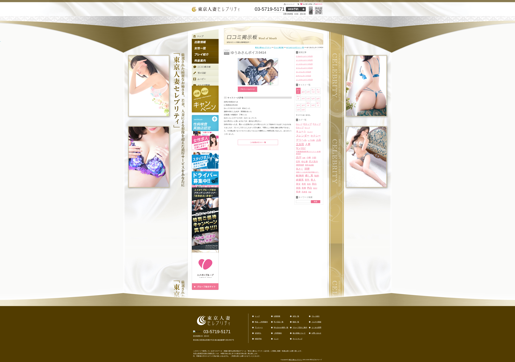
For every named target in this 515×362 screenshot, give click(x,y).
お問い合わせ (316, 333)
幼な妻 (304, 161)
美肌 (298, 188)
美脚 (304, 188)
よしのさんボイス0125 (304, 60)
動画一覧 (296, 322)
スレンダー (302, 135)
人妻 (307, 144)
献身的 (300, 175)
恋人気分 (313, 161)
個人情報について (299, 333)
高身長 (304, 192)
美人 (313, 179)
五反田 (300, 144)
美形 (309, 184)
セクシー (315, 135)
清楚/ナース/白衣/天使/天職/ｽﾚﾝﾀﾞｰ (307, 172)
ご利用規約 (278, 333)
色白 (309, 188)
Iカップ (307, 128)
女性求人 (258, 333)
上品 (318, 140)
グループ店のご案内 (300, 327)
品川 (298, 157)
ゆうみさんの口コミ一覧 (295, 47)
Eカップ (308, 124)
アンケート (259, 327)
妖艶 (303, 158)
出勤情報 (277, 316)
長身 (298, 192)
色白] (315, 188)
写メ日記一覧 (278, 322)
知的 (316, 175)
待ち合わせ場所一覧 (281, 327)
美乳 (307, 179)
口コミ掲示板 (279, 47)
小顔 (314, 157)
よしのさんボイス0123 (304, 80)
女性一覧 (296, 316)
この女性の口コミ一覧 (258, 142)
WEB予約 (293, 9)
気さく (299, 169)
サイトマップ (291, 4)
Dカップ (299, 124)
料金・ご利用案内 (261, 322)
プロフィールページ (247, 89)
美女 (298, 184)
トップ (257, 316)
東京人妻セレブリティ (263, 47)
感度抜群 (300, 165)
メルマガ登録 (316, 322)
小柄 (308, 157)
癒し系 (309, 175)
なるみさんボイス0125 (304, 56)
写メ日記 (301, 148)
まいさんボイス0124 (303, 72)
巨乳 (298, 161)
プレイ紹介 (316, 316)
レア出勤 (311, 140)
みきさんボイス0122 (303, 76)
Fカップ (317, 124)
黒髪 (309, 192)
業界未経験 (309, 165)
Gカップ (300, 128)
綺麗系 (300, 179)
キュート (301, 131)
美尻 (304, 184)
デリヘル (301, 139)
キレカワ (310, 132)
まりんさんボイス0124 (304, 68)
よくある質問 (316, 327)
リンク (276, 339)
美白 (314, 184)
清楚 (307, 168)
